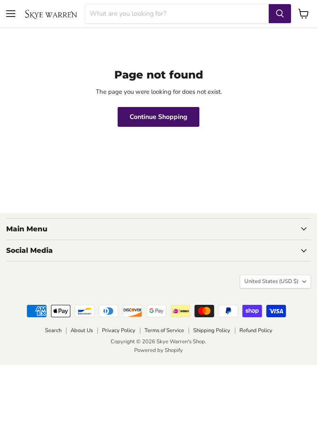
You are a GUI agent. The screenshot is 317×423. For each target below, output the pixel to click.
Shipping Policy (211, 330)
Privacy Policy (118, 330)
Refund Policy (255, 330)
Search (53, 330)
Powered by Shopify (158, 350)
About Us (82, 330)
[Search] (280, 13)
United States (271, 281)
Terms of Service (164, 330)
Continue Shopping (158, 116)
